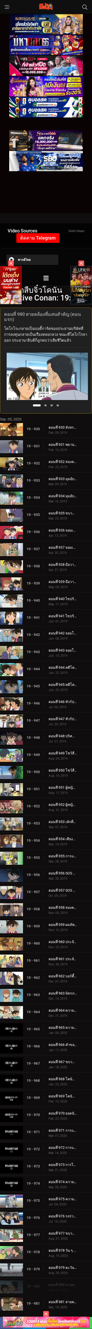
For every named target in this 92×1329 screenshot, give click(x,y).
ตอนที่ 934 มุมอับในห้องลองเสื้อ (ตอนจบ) (63, 496)
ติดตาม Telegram (38, 238)
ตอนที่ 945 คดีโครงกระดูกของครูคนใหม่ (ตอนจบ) (63, 685)
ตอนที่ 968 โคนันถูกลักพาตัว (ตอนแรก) (63, 1079)
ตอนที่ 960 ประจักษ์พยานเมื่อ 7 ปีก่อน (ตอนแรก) (63, 942)
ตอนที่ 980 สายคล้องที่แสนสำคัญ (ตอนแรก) (63, 1285)
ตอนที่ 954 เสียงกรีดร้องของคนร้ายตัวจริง (63, 839)
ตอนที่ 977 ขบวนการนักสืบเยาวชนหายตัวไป (63, 1233)
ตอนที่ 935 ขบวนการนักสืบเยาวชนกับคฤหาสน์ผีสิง (63, 513)
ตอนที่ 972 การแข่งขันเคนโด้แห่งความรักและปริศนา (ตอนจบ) (63, 1148)
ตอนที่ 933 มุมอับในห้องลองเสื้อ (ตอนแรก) (63, 479)
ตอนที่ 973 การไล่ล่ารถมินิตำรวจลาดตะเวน (63, 1165)
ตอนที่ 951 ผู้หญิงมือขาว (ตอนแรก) (63, 787)
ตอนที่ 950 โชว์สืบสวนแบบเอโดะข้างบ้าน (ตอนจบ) (63, 770)
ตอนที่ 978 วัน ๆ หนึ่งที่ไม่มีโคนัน (63, 1250)
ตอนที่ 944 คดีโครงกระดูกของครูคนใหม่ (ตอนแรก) (63, 667)
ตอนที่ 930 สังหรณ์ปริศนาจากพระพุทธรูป (63, 427)
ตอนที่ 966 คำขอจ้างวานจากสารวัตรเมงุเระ (63, 1045)
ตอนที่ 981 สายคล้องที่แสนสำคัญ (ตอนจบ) (63, 1302)
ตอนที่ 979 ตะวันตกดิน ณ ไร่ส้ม (63, 1268)
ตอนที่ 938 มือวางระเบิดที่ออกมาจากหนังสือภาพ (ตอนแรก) (63, 565)
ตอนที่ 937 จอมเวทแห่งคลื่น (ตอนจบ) (63, 547)
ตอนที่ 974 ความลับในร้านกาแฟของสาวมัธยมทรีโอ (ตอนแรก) (63, 1182)
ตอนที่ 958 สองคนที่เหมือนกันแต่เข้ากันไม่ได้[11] (63, 907)
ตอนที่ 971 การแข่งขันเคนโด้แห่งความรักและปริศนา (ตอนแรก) (63, 1130)
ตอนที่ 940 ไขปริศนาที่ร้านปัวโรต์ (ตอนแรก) (63, 599)
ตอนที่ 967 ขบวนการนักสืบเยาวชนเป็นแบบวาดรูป (63, 1062)
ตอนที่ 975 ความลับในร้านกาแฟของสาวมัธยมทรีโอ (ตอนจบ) (63, 1199)
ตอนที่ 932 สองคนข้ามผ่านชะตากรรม (63, 462)
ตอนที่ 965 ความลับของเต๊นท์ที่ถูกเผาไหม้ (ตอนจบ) (63, 1027)
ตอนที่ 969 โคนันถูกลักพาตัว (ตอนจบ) (63, 1096)
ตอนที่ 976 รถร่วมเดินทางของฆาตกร (63, 1216)
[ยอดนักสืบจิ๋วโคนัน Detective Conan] (46, 278)
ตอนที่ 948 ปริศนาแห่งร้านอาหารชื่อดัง (63, 736)
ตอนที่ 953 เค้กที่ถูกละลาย (63, 822)
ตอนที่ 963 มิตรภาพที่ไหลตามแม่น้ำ (63, 993)
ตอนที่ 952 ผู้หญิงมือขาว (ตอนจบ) (63, 805)
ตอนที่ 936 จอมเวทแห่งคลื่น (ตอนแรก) (63, 530)
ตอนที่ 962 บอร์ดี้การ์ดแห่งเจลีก (63, 976)
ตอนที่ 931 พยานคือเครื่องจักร (63, 444)
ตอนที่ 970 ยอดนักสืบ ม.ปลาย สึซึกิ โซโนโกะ (63, 1113)
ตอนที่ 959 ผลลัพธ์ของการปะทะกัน (63, 925)
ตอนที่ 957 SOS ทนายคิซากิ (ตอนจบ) (63, 890)
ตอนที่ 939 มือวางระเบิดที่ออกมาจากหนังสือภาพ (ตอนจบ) (63, 582)
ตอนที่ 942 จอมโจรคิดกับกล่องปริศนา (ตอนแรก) (63, 633)
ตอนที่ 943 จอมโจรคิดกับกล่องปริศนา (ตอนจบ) (63, 650)
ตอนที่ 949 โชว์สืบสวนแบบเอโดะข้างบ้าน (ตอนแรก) (63, 753)
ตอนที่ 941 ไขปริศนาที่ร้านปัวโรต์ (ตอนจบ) (63, 616)
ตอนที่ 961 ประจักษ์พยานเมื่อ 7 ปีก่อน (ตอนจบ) (63, 959)
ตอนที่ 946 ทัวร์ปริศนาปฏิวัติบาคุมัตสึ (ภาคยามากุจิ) (63, 702)
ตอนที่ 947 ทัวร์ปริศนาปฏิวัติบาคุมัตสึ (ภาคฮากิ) (63, 719)
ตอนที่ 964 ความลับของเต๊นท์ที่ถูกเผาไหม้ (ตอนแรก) (63, 1010)
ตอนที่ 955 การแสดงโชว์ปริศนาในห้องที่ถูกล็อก (63, 856)
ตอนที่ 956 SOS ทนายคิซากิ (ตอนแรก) (63, 873)
